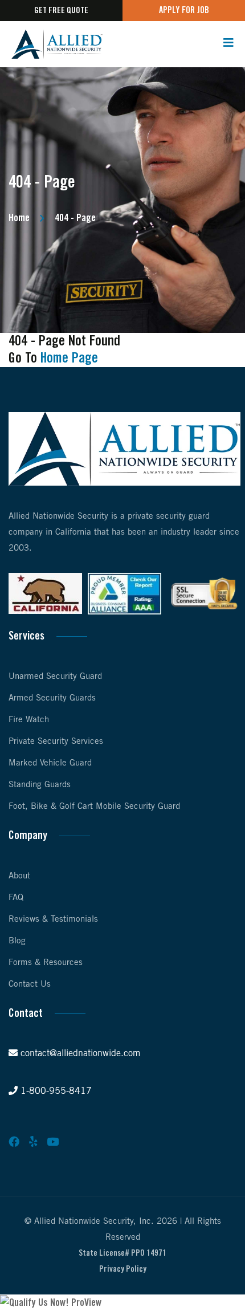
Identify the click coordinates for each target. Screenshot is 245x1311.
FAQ (16, 898)
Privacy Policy (122, 1269)
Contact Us (30, 984)
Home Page (69, 358)
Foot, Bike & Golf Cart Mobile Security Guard (94, 807)
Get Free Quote (61, 11)
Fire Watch (29, 720)
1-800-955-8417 (55, 1091)
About (19, 876)
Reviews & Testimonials (53, 919)
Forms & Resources (46, 963)
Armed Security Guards (52, 698)
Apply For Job (184, 10)
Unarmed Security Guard (55, 677)
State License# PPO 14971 (122, 1253)
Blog (17, 941)
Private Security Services (56, 742)
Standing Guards (40, 785)
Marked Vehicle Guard (50, 763)
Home (19, 218)
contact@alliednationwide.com (79, 1053)
